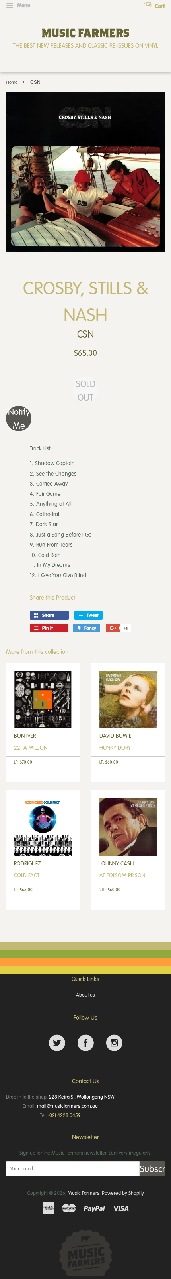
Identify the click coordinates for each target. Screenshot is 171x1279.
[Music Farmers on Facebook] (86, 1043)
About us (85, 994)
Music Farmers (83, 1192)
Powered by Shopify (123, 1192)
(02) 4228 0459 (64, 1115)
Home (11, 82)
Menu (23, 5)
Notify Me (19, 418)
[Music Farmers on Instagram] (114, 1043)
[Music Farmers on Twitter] (57, 1043)
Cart (159, 6)
